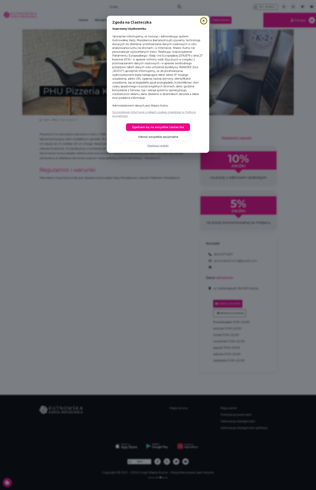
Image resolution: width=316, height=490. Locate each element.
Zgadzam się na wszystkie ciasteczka (158, 127)
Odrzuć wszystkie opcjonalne (158, 137)
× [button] (203, 20)
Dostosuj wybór (158, 145)
